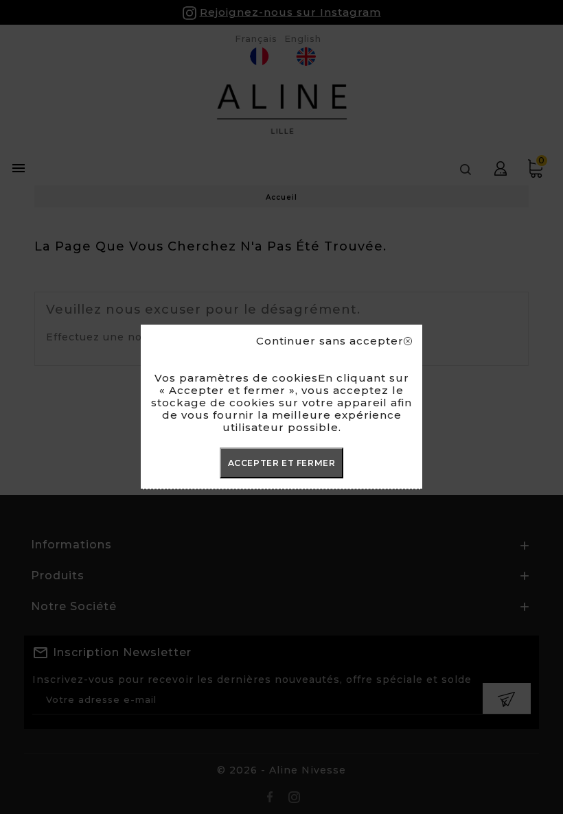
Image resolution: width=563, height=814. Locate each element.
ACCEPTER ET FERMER (282, 463)
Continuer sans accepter (330, 341)
